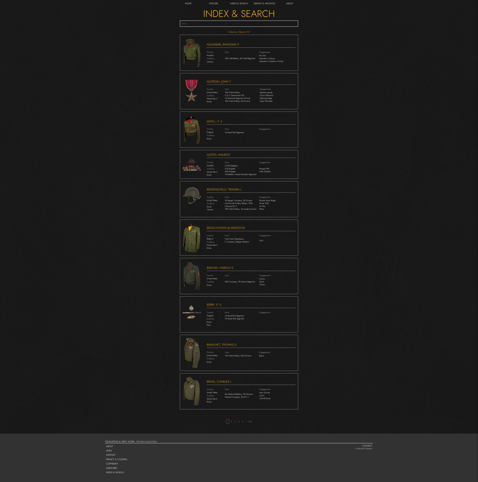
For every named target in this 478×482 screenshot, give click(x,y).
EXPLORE (213, 3)
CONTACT (367, 445)
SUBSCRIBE (111, 468)
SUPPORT (110, 455)
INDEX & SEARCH (239, 3)
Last (250, 421)
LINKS (109, 450)
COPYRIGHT (112, 463)
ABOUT (289, 3)
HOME (188, 3)
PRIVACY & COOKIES (116, 459)
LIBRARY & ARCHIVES (264, 3)
